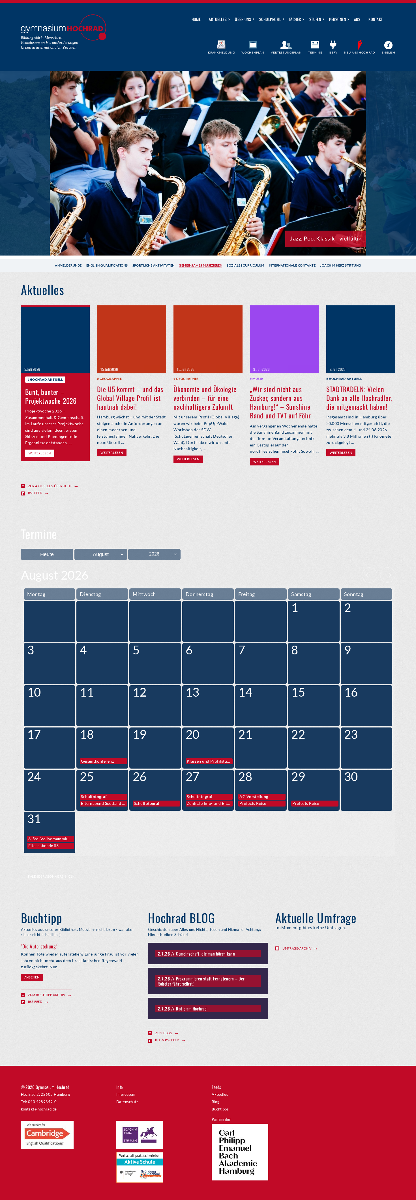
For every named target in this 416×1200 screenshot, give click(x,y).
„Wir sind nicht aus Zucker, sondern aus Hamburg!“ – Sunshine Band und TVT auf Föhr (280, 402)
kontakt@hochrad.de (39, 1109)
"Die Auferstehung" (39, 946)
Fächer (295, 19)
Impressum (126, 1094)
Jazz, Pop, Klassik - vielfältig (325, 238)
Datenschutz (127, 1101)
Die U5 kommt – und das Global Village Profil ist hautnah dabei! (130, 398)
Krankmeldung (221, 52)
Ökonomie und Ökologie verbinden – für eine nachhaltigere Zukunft (204, 398)
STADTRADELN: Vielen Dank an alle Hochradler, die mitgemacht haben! (359, 398)
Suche (391, 19)
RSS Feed (35, 493)
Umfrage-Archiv (296, 948)
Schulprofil (270, 19)
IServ (333, 52)
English (388, 52)
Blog (215, 1101)
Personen (337, 19)
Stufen (315, 19)
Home (196, 19)
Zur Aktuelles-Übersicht (50, 486)
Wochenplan (252, 52)
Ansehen (32, 977)
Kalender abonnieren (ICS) (51, 876)
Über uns (243, 19)
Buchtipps (220, 1109)
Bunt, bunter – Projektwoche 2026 (51, 396)
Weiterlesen (40, 453)
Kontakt (375, 19)
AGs (357, 19)
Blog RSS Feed (167, 1040)
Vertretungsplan (286, 52)
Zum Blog (163, 1033)
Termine (315, 52)
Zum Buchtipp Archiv (46, 995)
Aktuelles (218, 19)
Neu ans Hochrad (359, 52)
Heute (47, 554)
